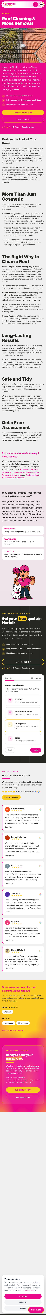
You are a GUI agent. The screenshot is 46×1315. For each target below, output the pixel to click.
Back (10, 750)
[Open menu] (41, 4)
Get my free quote (21, 112)
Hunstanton (8, 1023)
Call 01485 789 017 (23, 1090)
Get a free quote (23, 1097)
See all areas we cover (11, 1030)
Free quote (36, 1310)
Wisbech (7, 1012)
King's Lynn (23, 1023)
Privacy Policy (30, 1290)
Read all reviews (11, 797)
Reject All (23, 1302)
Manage (23, 1308)
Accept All (23, 1296)
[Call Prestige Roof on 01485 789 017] (35, 4)
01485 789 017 (24, 119)
